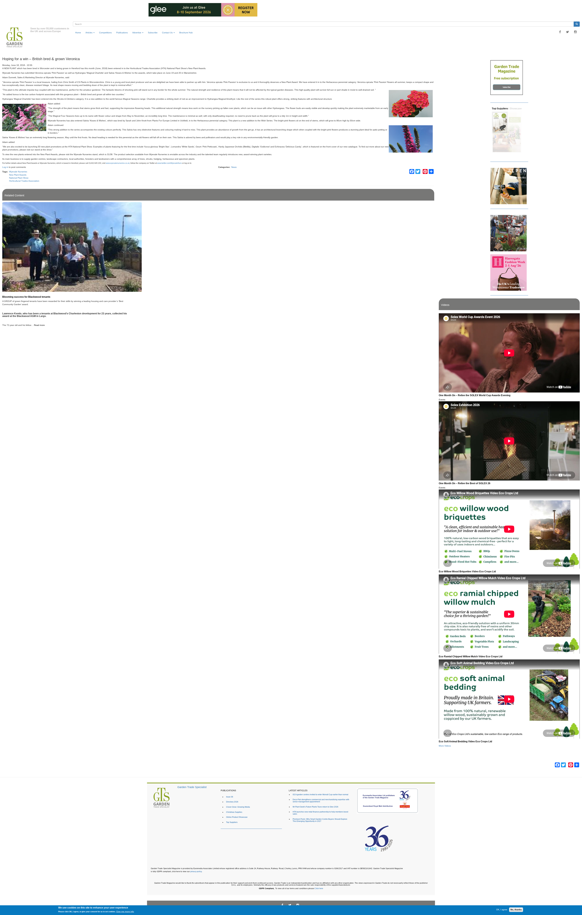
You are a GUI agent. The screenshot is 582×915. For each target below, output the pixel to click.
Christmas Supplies (234, 812)
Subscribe (152, 33)
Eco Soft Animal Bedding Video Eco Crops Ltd (465, 741)
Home (78, 33)
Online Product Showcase (237, 817)
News (234, 167)
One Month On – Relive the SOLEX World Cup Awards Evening (474, 395)
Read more (39, 325)
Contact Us (167, 33)
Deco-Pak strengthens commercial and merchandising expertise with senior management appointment (321, 801)
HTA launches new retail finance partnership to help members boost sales (320, 813)
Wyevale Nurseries (18, 172)
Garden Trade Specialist (192, 787)
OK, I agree (501, 909)
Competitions (105, 33)
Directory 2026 (232, 802)
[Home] (16, 38)
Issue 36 (229, 797)
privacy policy (196, 871)
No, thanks (516, 909)
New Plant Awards (17, 175)
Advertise (137, 33)
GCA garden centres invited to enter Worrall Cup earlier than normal (320, 794)
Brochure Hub (186, 33)
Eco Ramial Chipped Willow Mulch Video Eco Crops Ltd (470, 656)
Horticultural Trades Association (24, 181)
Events (442, 400)
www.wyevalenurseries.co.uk (118, 163)
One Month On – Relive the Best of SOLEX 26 (464, 483)
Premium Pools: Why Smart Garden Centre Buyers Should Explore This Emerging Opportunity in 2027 (320, 820)
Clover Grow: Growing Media (238, 807)
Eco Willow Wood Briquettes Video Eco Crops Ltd (467, 571)
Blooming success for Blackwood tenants (26, 296)
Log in (5, 167)
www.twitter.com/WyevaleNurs (169, 163)
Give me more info (125, 911)
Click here (318, 888)
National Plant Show (18, 178)
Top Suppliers (500, 108)
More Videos (445, 746)
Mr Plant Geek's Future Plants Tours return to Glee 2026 (315, 807)
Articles (89, 33)
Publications (122, 33)
